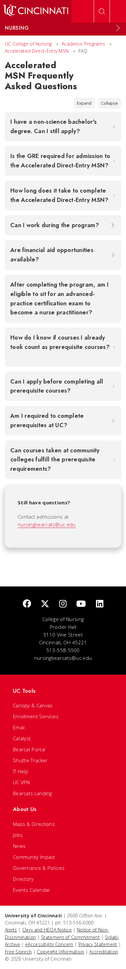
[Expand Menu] (118, 28)
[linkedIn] (99, 604)
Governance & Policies (39, 868)
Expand (84, 103)
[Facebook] (27, 604)
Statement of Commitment (70, 937)
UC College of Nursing (28, 44)
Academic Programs (83, 44)
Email (19, 727)
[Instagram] (63, 604)
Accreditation (103, 952)
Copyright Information (60, 952)
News (19, 846)
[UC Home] (35, 11)
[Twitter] (45, 604)
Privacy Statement (98, 944)
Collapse (109, 103)
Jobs (18, 835)
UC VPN (21, 782)
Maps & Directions (34, 824)
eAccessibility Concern (49, 944)
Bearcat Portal (29, 749)
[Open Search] (102, 11)
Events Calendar (31, 890)
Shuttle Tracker (30, 760)
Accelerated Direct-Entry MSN (36, 51)
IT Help (20, 771)
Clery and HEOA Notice (47, 930)
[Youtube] (81, 604)
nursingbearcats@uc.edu (47, 524)
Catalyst (22, 738)
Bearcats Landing (32, 793)
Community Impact (34, 857)
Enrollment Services (36, 716)
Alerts (11, 930)
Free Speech (18, 952)
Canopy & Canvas (33, 705)
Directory (23, 879)
